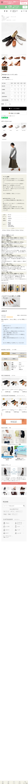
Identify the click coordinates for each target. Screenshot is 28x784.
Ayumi (5, 358)
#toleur (9, 514)
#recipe (5, 514)
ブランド (3, 17)
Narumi (22, 356)
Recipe (8, 17)
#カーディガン (6, 511)
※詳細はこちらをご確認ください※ (9, 115)
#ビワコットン (19, 511)
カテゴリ (3, 16)
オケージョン (4, 19)
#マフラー (13, 511)
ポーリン (22, 353)
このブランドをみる (14, 483)
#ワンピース (15, 514)
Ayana (5, 353)
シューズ (8, 16)
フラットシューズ (13, 16)
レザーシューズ (4, 18)
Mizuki (14, 353)
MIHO (14, 358)
